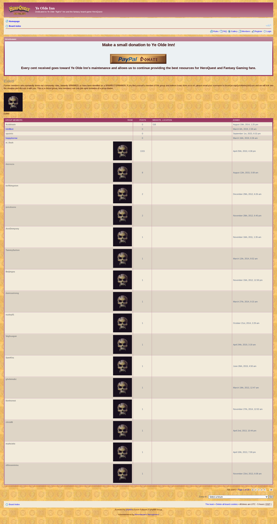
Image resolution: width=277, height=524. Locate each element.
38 (271, 490)
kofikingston (12, 185)
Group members (13, 120)
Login (268, 31)
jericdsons (11, 207)
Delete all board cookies (227, 504)
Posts (142, 120)
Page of (243, 490)
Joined (236, 120)
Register (258, 31)
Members (246, 31)
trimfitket (9, 129)
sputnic (9, 133)
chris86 (9, 422)
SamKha (10, 358)
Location (167, 120)
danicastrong (12, 293)
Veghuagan (11, 336)
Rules (216, 31)
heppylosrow (11, 138)
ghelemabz (11, 379)
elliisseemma (12, 465)
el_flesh (9, 142)
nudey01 (10, 314)
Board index (15, 26)
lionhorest (11, 401)
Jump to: (203, 497)
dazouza (10, 164)
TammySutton (13, 250)
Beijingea (10, 271)
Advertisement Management (147, 514)
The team (209, 504)
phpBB (129, 510)
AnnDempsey (12, 228)
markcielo (10, 444)
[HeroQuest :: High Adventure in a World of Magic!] (20, 9)
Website (156, 120)
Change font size (268, 25)
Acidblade (11, 124)
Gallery (234, 31)
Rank (130, 120)
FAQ (225, 31)
